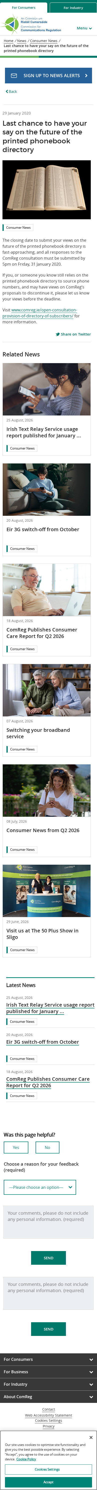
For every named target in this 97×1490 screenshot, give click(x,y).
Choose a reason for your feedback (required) (41, 1167)
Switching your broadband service (38, 733)
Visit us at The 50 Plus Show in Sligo (42, 933)
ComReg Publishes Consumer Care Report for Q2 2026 (41, 632)
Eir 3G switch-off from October (42, 529)
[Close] (91, 1437)
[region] (48, 1460)
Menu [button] (82, 28)
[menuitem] (23, 7)
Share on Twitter (75, 334)
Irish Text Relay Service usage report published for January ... (43, 432)
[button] (48, 75)
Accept (49, 1482)
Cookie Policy (26, 1459)
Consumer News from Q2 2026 (42, 830)
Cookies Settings (48, 1421)
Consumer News (18, 227)
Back (13, 91)
